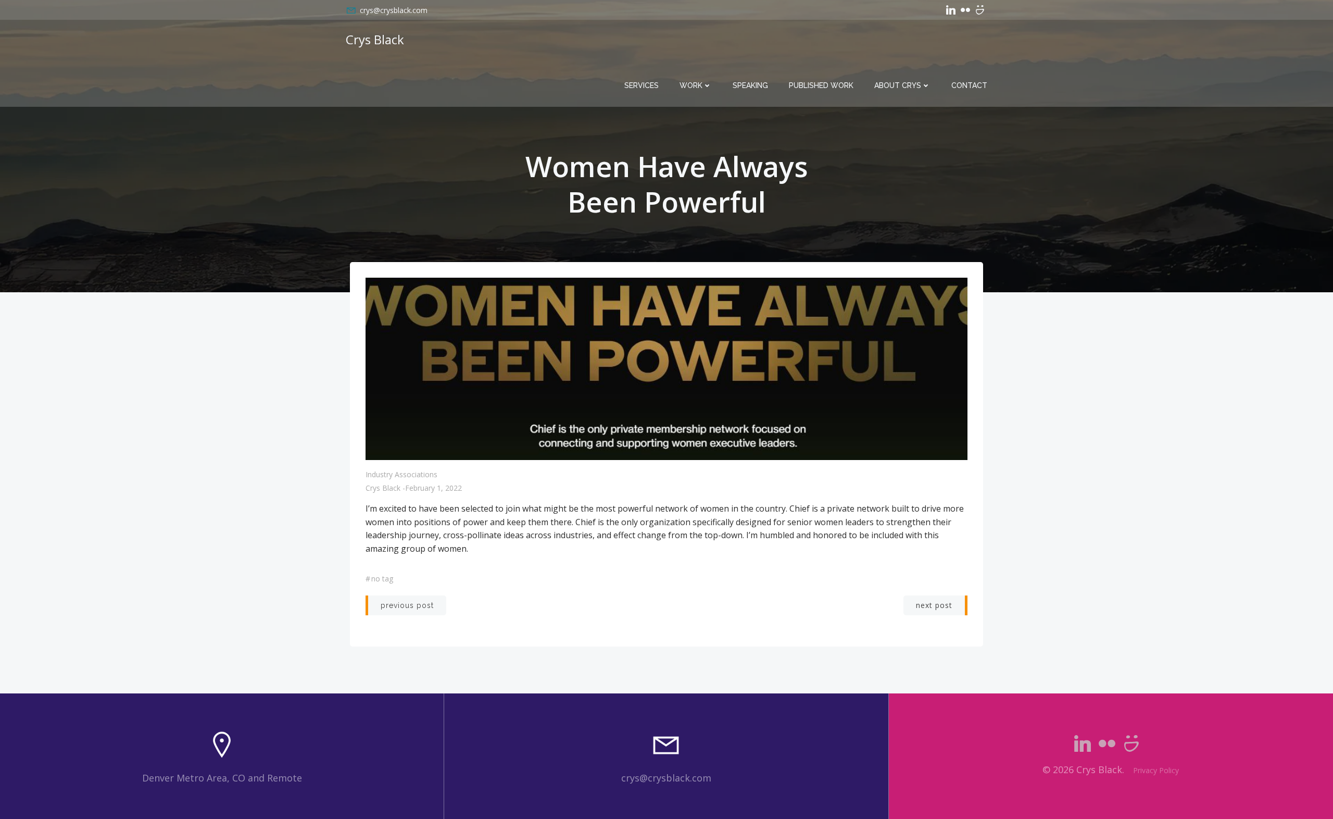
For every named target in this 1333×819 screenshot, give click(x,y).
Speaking (750, 85)
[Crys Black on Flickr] (965, 10)
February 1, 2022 (433, 488)
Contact (969, 85)
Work (691, 85)
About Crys (897, 85)
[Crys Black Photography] (980, 10)
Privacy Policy (1156, 770)
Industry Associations (401, 474)
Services (641, 85)
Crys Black (383, 488)
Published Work (821, 85)
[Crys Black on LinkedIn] (950, 10)
